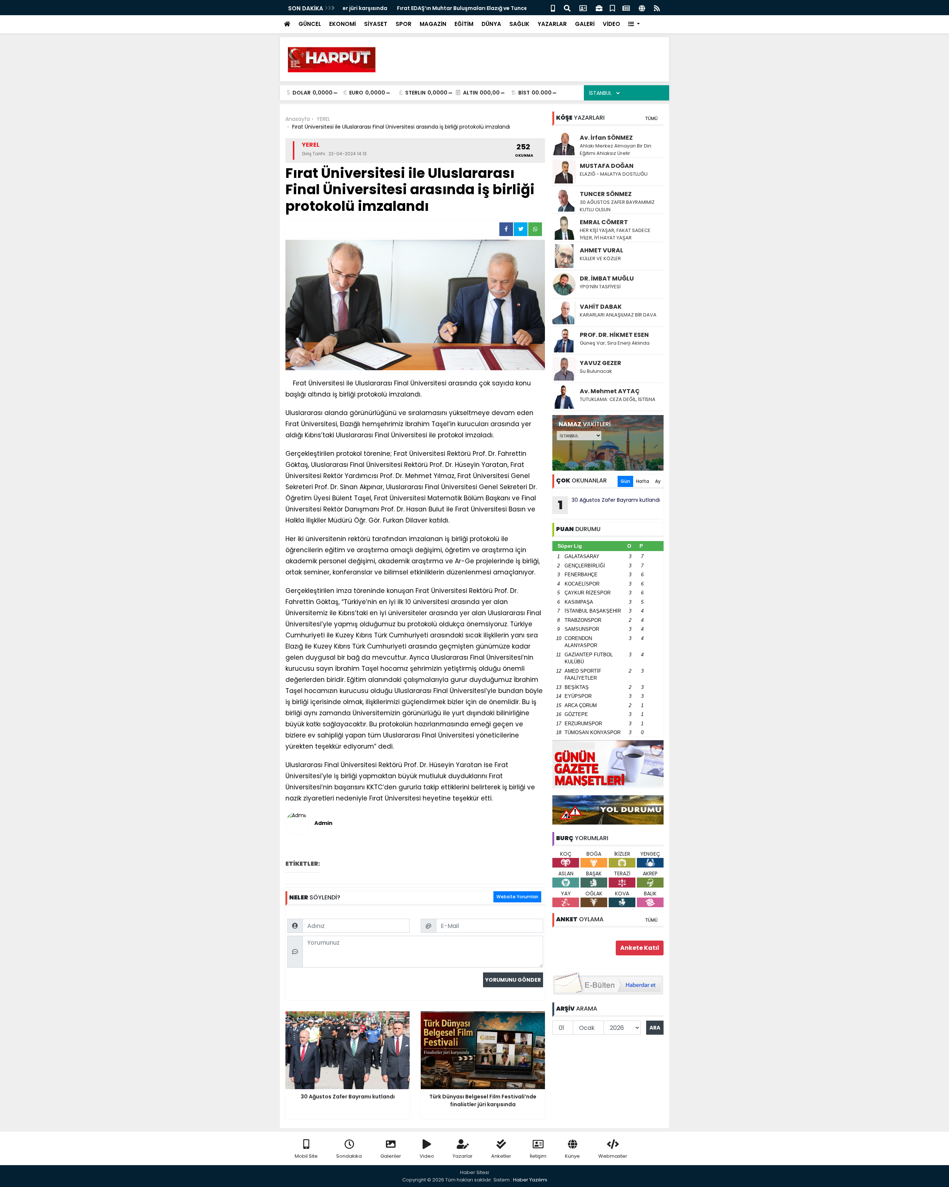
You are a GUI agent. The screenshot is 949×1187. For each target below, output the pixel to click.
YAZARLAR (552, 24)
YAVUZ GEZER (600, 363)
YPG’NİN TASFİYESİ (600, 286)
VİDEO (611, 24)
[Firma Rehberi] (599, 7)
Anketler (501, 1156)
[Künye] (642, 7)
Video (427, 1156)
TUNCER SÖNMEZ (606, 194)
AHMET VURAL (601, 250)
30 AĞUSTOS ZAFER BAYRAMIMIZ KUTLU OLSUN (617, 206)
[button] (634, 24)
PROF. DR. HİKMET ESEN (614, 335)
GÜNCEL (309, 24)
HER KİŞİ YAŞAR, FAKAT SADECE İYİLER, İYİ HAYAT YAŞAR (615, 234)
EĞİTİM (463, 24)
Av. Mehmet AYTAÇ (610, 391)
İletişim (538, 1156)
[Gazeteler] (626, 7)
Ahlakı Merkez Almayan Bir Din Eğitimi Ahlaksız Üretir (615, 149)
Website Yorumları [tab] (517, 896)
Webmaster (612, 1156)
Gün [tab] (625, 481)
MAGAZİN (433, 24)
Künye (572, 1156)
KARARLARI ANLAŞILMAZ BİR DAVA (618, 314)
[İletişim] (583, 7)
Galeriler (390, 1156)
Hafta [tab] (642, 481)
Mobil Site (306, 1156)
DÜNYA (491, 24)
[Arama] (567, 7)
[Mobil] (553, 7)
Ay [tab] (658, 481)
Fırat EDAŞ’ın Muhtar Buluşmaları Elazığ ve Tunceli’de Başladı (424, 8)
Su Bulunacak (596, 371)
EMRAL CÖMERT (604, 222)
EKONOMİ (342, 24)
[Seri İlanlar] (612, 7)
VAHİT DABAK (601, 306)
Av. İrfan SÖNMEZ (606, 137)
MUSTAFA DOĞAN (607, 166)
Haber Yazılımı (530, 1179)
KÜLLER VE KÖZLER (601, 258)
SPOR (403, 24)
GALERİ (585, 24)
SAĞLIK (519, 24)
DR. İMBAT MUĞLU (607, 278)
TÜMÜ (651, 118)
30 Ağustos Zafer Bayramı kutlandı (609, 504)
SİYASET (375, 24)
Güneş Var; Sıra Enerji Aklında (614, 343)
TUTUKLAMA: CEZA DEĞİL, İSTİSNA (617, 399)
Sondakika (349, 1156)
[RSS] (657, 7)
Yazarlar (463, 1156)
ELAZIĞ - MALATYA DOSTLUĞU (614, 174)
